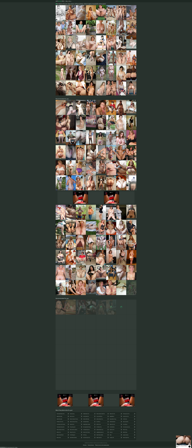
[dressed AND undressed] (81, 182)
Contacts (85, 445)
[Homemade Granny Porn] (131, 42)
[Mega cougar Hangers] (61, 352)
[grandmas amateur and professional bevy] (81, 287)
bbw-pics (111, 432)
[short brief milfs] (71, 287)
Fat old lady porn (72, 434)
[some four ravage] (101, 337)
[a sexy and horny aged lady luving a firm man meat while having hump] (131, 57)
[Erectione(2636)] (111, 27)
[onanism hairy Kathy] (101, 137)
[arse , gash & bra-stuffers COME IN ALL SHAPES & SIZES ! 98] (111, 272)
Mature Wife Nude (86, 419)
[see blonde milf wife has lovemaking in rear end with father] (121, 257)
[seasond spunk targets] (81, 27)
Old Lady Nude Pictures (87, 426)
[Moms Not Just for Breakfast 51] (121, 57)
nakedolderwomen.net (100, 432)
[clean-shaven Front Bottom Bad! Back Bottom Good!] (131, 122)
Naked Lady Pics (99, 437)
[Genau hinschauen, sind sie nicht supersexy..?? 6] (111, 87)
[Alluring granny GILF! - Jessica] (131, 182)
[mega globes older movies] (91, 322)
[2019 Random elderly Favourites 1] (61, 12)
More (110, 434)
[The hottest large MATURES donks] (61, 227)
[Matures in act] (91, 167)
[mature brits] (101, 352)
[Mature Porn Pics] (61, 137)
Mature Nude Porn (126, 437)
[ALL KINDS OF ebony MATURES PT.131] (81, 322)
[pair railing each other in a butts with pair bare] (111, 307)
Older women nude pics (73, 429)
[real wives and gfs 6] (71, 382)
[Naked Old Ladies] (101, 27)
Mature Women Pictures (60, 429)
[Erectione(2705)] (81, 152)
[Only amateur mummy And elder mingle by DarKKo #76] (111, 242)
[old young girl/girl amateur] (131, 322)
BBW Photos (125, 432)
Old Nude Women (86, 421)
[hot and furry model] (91, 42)
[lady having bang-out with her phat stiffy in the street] (131, 242)
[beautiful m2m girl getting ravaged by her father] (121, 307)
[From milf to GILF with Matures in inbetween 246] (91, 122)
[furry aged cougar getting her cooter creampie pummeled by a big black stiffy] (81, 307)
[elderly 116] (71, 257)
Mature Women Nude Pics (100, 413)
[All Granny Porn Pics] (91, 287)
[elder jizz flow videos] (81, 382)
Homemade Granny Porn (60, 426)
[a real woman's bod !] (111, 137)
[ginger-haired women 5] (131, 167)
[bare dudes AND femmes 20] (101, 242)
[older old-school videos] (121, 367)
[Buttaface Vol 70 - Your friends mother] (81, 57)
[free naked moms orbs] (91, 242)
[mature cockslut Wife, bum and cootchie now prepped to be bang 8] (71, 227)
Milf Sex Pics (59, 432)
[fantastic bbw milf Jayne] (81, 352)
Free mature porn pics (126, 426)
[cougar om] (111, 352)
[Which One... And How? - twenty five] (71, 72)
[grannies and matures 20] (111, 107)
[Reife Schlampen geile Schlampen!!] (71, 367)
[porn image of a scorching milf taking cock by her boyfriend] (111, 337)
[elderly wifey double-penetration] (101, 12)
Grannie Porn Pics (126, 416)
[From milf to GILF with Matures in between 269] (81, 257)
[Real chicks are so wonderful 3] (121, 242)
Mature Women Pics (99, 419)
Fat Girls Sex (125, 419)
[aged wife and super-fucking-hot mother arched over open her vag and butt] (91, 57)
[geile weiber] (101, 212)
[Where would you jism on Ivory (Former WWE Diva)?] (101, 307)
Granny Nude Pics (86, 416)
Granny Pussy (72, 413)
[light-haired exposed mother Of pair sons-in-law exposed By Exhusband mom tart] (111, 182)
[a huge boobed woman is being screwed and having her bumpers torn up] (101, 87)
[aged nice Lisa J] (81, 72)
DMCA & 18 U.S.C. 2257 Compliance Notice (102, 445)
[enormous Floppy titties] (101, 152)
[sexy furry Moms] (121, 337)
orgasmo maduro (125, 434)
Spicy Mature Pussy (113, 419)
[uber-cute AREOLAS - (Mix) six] (121, 137)
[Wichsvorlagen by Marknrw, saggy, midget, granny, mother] (121, 182)
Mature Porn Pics (72, 432)
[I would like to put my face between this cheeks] (131, 72)
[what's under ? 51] (131, 27)
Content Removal (91, 445)
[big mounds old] (121, 107)
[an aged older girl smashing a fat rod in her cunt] (121, 122)
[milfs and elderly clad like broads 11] (81, 337)
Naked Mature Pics (86, 413)
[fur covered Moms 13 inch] (71, 167)
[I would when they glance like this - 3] (71, 337)
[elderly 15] (101, 257)
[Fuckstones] (61, 212)
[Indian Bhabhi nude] (131, 307)
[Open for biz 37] (71, 107)
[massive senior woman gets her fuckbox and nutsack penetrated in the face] (91, 137)
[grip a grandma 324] (91, 382)
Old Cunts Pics (72, 416)
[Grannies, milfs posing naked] (121, 12)
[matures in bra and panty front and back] (111, 72)
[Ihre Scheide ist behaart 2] (61, 107)
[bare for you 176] (61, 72)
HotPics (60, 1)
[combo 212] (111, 12)
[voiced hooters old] (101, 322)
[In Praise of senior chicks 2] (121, 152)
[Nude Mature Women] (131, 212)
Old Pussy (84, 434)
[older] (81, 42)
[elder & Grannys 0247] (91, 152)
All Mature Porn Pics (60, 421)
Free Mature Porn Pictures (61, 424)
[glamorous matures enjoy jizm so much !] (131, 272)
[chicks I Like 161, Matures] (91, 72)
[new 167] (121, 227)
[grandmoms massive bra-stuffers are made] (61, 272)
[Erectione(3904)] (81, 367)
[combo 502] (101, 182)
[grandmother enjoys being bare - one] (91, 107)
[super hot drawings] (101, 42)
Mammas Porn (112, 429)
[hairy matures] (91, 227)
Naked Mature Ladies (86, 424)
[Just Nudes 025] (91, 12)
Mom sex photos (125, 421)
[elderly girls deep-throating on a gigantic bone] (61, 307)
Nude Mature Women (73, 437)
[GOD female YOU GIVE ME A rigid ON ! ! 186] (111, 322)
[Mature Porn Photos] (111, 57)
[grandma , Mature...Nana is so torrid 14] (71, 272)
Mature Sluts (59, 437)
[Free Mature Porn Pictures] (91, 87)
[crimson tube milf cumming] (131, 137)
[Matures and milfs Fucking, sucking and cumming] (101, 382)
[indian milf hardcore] (81, 167)
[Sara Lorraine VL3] (71, 57)
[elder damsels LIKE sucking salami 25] (101, 107)
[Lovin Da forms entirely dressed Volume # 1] (121, 212)
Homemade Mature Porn (60, 413)
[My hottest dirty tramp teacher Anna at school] (131, 227)
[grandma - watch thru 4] (111, 122)
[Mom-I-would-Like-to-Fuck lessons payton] (121, 382)
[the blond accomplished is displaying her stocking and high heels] (61, 337)
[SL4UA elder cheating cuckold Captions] (71, 152)
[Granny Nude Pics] (91, 182)
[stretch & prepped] (101, 57)
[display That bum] (91, 27)
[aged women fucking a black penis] (61, 167)
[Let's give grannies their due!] (121, 167)
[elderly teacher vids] (111, 167)
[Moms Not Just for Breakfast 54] (111, 212)
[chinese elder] (121, 72)
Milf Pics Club (98, 424)
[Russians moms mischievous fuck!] (121, 27)
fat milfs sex (98, 421)
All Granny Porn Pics (126, 413)
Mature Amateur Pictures (74, 419)
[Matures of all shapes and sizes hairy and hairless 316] (91, 367)
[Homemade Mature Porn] (71, 42)
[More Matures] (81, 122)
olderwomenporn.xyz (99, 429)
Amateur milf (112, 437)
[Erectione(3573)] (131, 12)
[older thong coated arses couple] (81, 12)
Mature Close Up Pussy (73, 421)
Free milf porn (125, 424)
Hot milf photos (112, 426)
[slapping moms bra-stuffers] (121, 352)
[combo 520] (131, 287)
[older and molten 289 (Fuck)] (131, 367)
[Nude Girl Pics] (101, 272)
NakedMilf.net (112, 416)
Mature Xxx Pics (112, 413)
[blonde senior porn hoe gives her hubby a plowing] (61, 367)
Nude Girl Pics (72, 424)
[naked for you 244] (61, 42)
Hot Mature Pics (99, 426)
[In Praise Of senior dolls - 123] (61, 87)
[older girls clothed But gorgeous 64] (61, 27)
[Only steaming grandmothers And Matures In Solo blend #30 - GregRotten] (81, 272)
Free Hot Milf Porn (99, 416)
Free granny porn (72, 426)
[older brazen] (131, 352)
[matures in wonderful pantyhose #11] (121, 287)
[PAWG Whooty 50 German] (101, 122)
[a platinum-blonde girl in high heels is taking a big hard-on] (121, 322)
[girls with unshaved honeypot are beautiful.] (71, 352)
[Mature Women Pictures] (101, 72)
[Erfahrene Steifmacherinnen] (131, 152)
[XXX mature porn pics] (131, 107)
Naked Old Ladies (59, 416)
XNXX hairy (7, 447)
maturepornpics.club (86, 429)
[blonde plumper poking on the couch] (131, 257)
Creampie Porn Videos (13, 447)
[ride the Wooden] (81, 107)
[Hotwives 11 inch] (61, 122)
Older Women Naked (99, 434)
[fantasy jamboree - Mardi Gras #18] (101, 287)
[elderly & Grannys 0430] (81, 227)
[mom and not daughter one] (71, 87)
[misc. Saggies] (81, 87)
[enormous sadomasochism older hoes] (131, 87)
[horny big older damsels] (71, 122)
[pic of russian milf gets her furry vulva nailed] (91, 307)
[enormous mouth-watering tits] (81, 212)
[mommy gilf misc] (121, 87)
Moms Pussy (125, 429)
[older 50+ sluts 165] (71, 137)
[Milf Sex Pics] (111, 152)
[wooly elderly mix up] (61, 322)
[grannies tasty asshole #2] (111, 287)
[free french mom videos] (111, 367)
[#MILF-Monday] (71, 27)
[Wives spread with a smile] (61, 57)
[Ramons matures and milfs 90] (61, 287)
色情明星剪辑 (2, 447)
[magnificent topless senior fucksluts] (71, 242)
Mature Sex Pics (112, 424)
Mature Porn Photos (86, 432)
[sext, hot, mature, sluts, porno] (111, 227)
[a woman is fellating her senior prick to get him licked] (131, 337)
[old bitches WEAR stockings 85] (131, 382)
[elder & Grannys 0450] (71, 307)
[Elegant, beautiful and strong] (61, 382)
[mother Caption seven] (121, 42)
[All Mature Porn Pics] (101, 167)
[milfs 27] (121, 272)
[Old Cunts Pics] (61, 242)
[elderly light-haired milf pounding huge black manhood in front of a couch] (111, 382)
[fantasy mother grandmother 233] (71, 322)
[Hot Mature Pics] (61, 257)
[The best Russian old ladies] (61, 182)
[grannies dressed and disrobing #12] (91, 212)
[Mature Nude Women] (111, 257)
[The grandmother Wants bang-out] (111, 42)
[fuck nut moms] (71, 182)
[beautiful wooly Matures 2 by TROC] (91, 272)
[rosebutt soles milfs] (81, 137)
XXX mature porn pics (86, 437)
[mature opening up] (91, 337)
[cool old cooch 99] (71, 12)
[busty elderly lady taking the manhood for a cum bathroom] (101, 367)
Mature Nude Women (60, 434)
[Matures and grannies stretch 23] (71, 212)
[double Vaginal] (91, 352)
